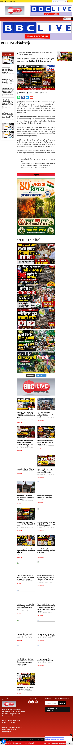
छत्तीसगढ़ (21, 54)
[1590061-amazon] (8, 63)
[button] (31, 18)
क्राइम (51, 52)
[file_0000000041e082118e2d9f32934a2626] (36, 235)
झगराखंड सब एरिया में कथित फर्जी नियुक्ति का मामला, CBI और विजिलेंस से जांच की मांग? (7, 70)
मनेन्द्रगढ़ (26, 54)
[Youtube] (36, 701)
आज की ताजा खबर (36, 52)
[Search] (72, 18)
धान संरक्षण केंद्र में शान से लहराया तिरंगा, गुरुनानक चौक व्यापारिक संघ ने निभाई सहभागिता (25, 497)
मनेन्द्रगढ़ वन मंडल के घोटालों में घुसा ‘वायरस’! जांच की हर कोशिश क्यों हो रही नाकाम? (26, 524)
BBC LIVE (59, 740)
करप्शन (43, 52)
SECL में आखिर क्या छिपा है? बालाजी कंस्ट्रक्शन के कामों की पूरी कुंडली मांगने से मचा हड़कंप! (46, 550)
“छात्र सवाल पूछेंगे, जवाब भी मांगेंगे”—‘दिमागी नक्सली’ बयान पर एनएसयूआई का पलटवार (45, 414)
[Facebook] (29, 701)
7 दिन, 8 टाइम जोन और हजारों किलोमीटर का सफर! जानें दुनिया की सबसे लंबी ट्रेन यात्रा (30, 743)
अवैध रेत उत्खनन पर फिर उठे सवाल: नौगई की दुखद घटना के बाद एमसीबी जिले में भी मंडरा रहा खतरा (8, 115)
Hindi (56, 1)
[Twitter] (32, 701)
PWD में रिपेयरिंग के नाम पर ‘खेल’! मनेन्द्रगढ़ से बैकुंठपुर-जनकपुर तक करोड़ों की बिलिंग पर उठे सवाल (45, 470)
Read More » (20, 422)
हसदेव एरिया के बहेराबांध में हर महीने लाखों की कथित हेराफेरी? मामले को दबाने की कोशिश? (45, 442)
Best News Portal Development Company (43, 740)
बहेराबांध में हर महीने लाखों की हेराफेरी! (25, 469)
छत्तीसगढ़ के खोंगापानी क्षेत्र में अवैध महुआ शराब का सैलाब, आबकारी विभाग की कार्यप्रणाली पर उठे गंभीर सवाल (8, 103)
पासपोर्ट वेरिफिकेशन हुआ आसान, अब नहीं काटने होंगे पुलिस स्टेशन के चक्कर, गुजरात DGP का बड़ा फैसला (25, 577)
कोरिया (47, 52)
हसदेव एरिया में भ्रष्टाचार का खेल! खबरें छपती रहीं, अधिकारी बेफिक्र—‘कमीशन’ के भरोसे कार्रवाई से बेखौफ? (46, 524)
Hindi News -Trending (25, 52)
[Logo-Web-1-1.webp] (36, 395)
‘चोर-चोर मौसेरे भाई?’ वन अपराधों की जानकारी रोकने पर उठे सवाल (8, 81)
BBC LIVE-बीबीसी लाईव (15, 43)
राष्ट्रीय (31, 54)
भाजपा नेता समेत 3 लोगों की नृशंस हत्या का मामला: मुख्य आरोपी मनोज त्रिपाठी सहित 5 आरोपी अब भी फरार (8, 90)
